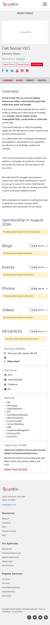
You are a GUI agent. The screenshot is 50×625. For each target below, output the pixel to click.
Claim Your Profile (15, 469)
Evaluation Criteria (9, 531)
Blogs (19, 80)
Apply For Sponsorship (10, 557)
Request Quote (23, 64)
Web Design (6, 596)
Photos (42, 80)
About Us (5, 519)
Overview (7, 80)
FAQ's (4, 527)
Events (30, 80)
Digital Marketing (8, 592)
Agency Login (7, 561)
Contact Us (6, 523)
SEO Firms (6, 579)
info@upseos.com (9, 505)
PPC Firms (6, 583)
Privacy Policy (17, 612)
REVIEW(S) (20, 59)
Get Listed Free (8, 566)
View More (37, 246)
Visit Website (37, 64)
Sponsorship (7, 549)
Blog (4, 535)
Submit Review (8, 64)
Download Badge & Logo (11, 553)
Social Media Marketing (11, 588)
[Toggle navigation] (45, 4)
